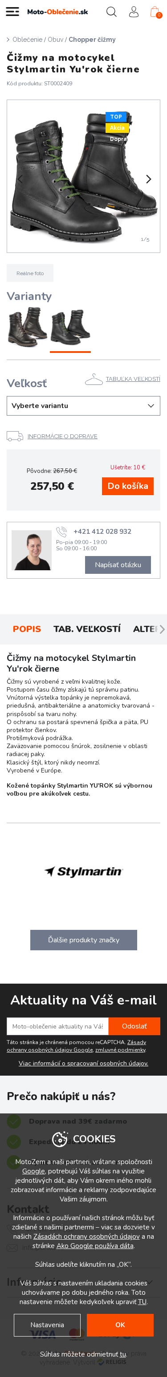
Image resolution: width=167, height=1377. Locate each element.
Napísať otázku (118, 565)
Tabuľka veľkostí (133, 379)
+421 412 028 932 (102, 531)
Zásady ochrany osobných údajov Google (76, 1046)
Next (148, 179)
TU (142, 1301)
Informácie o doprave (63, 436)
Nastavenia (47, 1325)
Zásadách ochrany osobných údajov (86, 1236)
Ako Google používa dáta (95, 1245)
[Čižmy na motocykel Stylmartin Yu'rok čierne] (70, 328)
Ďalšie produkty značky (83, 940)
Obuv (55, 39)
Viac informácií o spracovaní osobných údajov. (83, 1064)
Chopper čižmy (92, 39)
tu (123, 1354)
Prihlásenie (133, 11)
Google (33, 1171)
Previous (19, 179)
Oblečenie (27, 39)
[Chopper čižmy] (83, 176)
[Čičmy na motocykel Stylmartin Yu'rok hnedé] (27, 328)
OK (120, 1325)
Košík (159, 15)
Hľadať (111, 11)
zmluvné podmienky (120, 1049)
